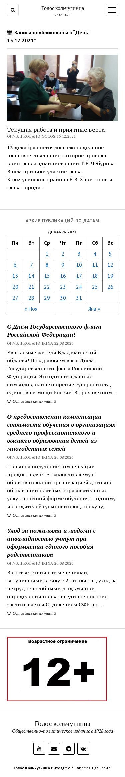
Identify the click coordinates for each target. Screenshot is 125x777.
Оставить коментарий (34, 401)
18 (95, 275)
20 (15, 286)
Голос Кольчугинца (32, 767)
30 (63, 297)
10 (79, 264)
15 (47, 275)
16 (63, 275)
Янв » (94, 308)
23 (63, 286)
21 (31, 286)
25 (95, 286)
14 (31, 275)
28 (31, 297)
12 (110, 264)
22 (47, 286)
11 (95, 264)
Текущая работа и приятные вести (56, 129)
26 (110, 286)
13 (15, 275)
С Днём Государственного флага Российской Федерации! (54, 330)
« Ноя (30, 308)
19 (110, 275)
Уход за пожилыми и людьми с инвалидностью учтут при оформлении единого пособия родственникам (51, 542)
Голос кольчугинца (62, 8)
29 (47, 297)
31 (79, 297)
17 (79, 275)
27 (15, 297)
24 (79, 286)
